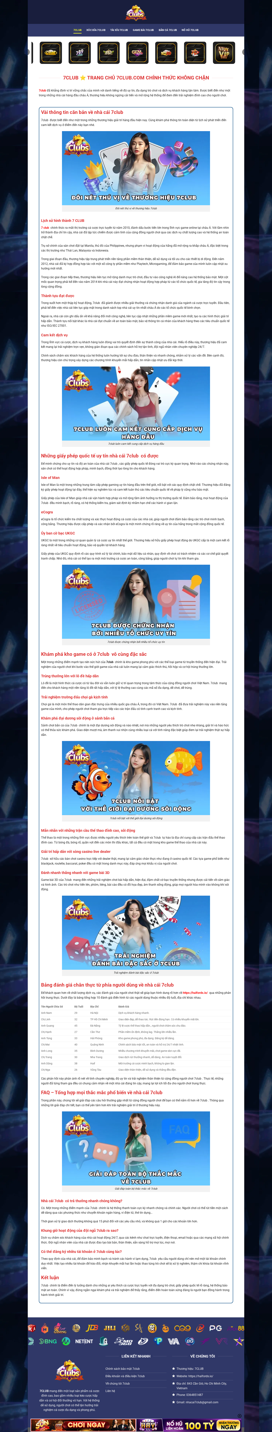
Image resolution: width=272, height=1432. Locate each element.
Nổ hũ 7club (190, 30)
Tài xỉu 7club (119, 30)
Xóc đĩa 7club (95, 30)
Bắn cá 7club (168, 30)
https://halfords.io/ (195, 993)
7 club (45, 227)
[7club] (136, 12)
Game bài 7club (143, 30)
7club (77, 30)
